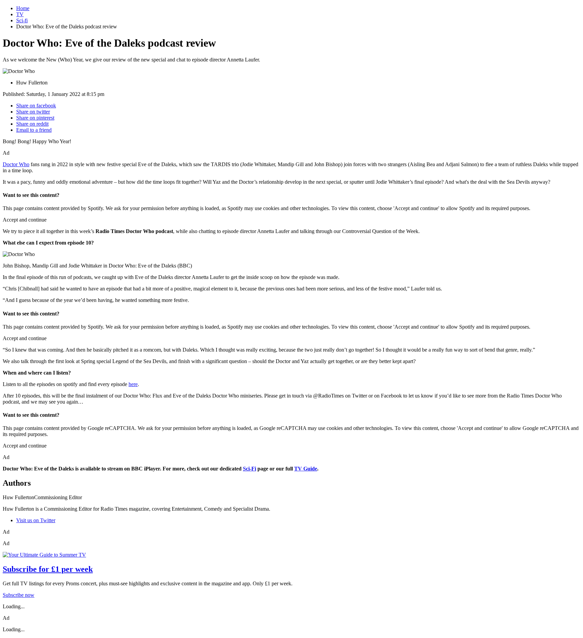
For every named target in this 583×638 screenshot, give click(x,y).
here (133, 384)
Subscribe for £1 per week (48, 569)
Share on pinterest (35, 118)
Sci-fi (22, 20)
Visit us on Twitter (35, 520)
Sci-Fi (249, 468)
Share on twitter (33, 111)
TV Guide (305, 468)
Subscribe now (18, 595)
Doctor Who (16, 164)
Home (22, 8)
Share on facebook (36, 105)
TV (20, 14)
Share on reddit (32, 124)
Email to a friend (34, 130)
